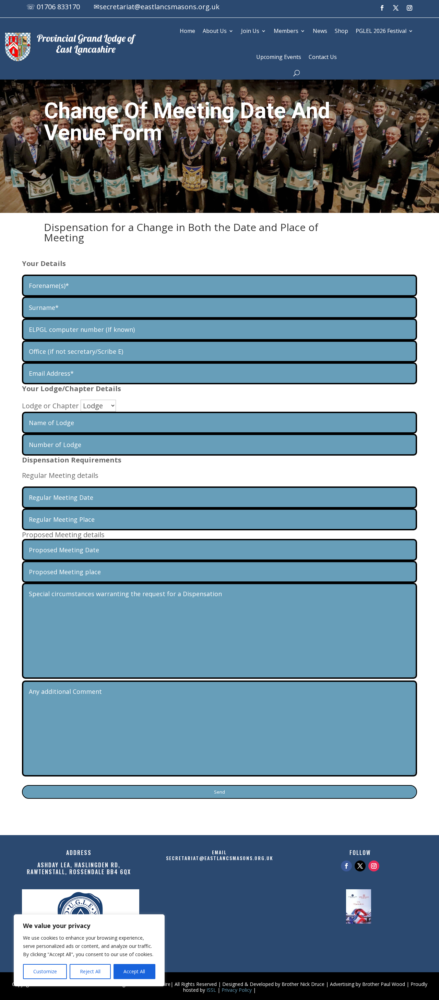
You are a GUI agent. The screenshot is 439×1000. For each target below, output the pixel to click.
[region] (89, 950)
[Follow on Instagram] (409, 7)
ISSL (211, 990)
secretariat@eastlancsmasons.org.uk (159, 6)
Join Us (250, 31)
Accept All (134, 971)
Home (187, 31)
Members (286, 31)
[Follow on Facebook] (382, 7)
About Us (215, 31)
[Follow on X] (395, 7)
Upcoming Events (278, 57)
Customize (45, 971)
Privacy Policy (237, 990)
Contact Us (323, 57)
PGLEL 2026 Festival (381, 31)
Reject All (90, 971)
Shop (341, 31)
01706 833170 (58, 6)
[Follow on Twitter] (360, 865)
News (320, 31)
